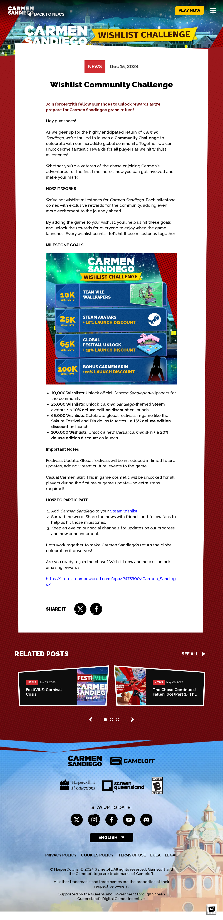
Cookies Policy (97, 855)
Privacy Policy (61, 855)
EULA (155, 855)
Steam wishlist (123, 511)
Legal (171, 855)
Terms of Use (132, 855)
